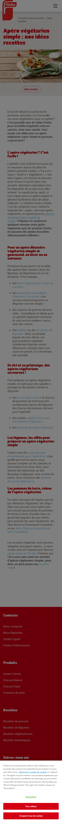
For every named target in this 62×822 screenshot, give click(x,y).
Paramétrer (31, 797)
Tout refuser (31, 806)
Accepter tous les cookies (31, 816)
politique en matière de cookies (32, 772)
